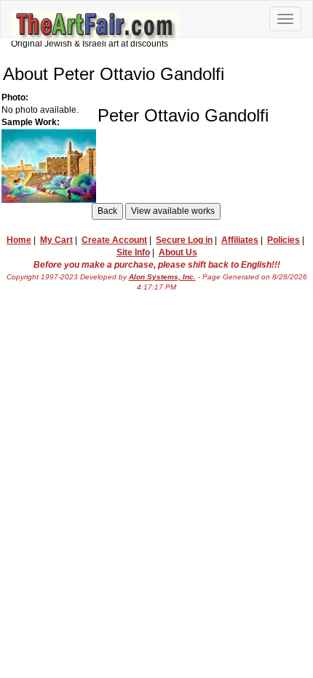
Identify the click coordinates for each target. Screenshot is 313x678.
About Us (178, 252)
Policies (283, 240)
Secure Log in (184, 240)
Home (19, 240)
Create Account (114, 240)
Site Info (133, 252)
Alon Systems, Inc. (162, 277)
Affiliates (239, 240)
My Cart (56, 240)
